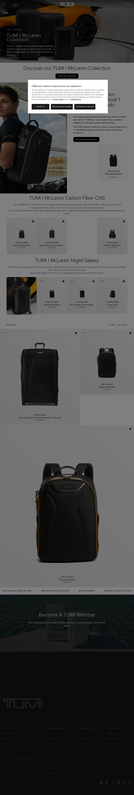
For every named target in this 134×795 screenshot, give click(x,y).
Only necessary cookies (61, 106)
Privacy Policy (59, 99)
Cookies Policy (75, 99)
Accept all (40, 106)
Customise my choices (85, 106)
